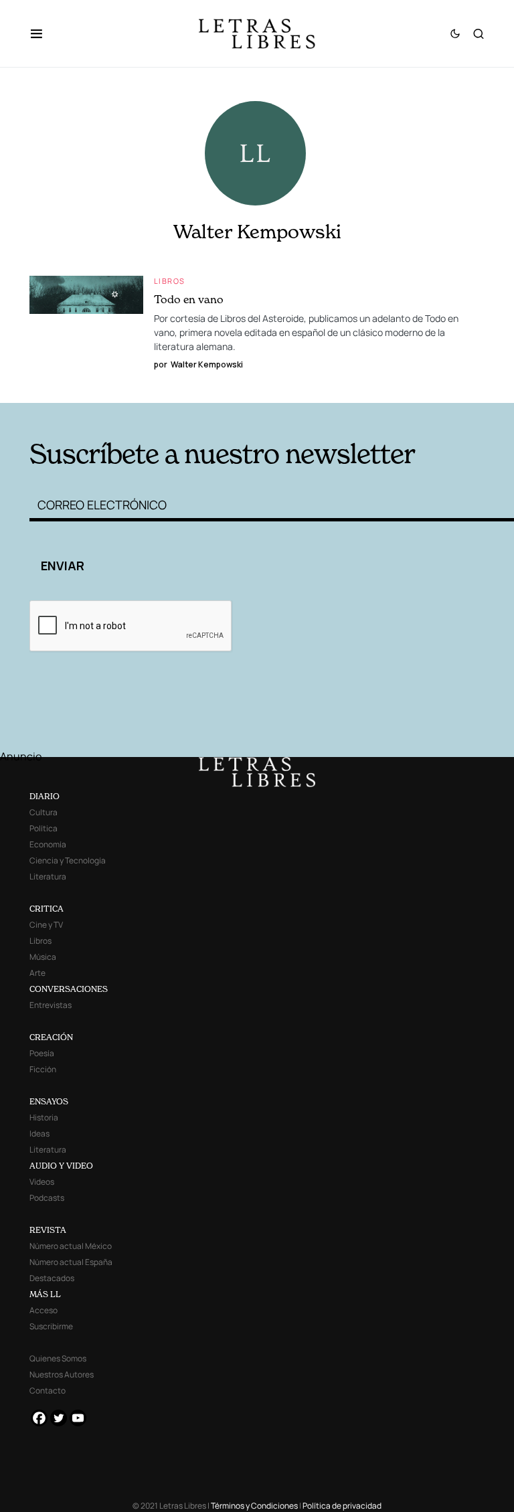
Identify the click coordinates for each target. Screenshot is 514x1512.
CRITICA (46, 909)
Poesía (41, 1053)
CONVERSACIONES (68, 989)
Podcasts (46, 1197)
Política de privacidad (342, 1505)
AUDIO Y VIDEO (61, 1166)
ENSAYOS (48, 1101)
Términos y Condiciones (254, 1505)
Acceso (43, 1310)
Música (42, 956)
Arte (37, 973)
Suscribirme (51, 1326)
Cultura (43, 812)
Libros (169, 281)
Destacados (51, 1278)
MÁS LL (45, 1294)
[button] (43, 33)
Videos (41, 1181)
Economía (47, 844)
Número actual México (70, 1246)
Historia (43, 1117)
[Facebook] (39, 1418)
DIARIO (44, 796)
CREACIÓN (51, 1037)
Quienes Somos (57, 1358)
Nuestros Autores (61, 1374)
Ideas (39, 1133)
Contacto (47, 1390)
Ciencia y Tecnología (67, 860)
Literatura (47, 876)
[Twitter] (58, 1418)
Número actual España (70, 1262)
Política (43, 828)
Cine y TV (46, 924)
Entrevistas (50, 1005)
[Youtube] (78, 1418)
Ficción (42, 1069)
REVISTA (47, 1230)
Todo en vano (189, 299)
